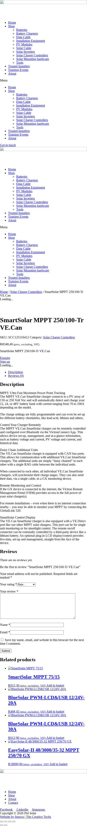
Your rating (8, 584)
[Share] (9, 821)
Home (12, 22)
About (12, 73)
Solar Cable (23, 48)
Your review (9, 591)
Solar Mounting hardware (32, 59)
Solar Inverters (25, 51)
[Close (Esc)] (13, 821)
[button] (43, 80)
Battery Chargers (27, 33)
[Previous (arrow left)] (1, 825)
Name (5, 624)
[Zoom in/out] (1, 821)
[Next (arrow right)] (5, 825)
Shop (11, 26)
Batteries (21, 30)
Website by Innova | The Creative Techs (25, 817)
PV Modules (24, 44)
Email (5, 632)
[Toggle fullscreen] (5, 821)
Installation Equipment (30, 40)
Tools (19, 62)
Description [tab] (15, 372)
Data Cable (23, 37)
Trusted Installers (19, 66)
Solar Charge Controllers (32, 55)
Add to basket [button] (55, 685)
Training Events (18, 70)
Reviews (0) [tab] (16, 375)
